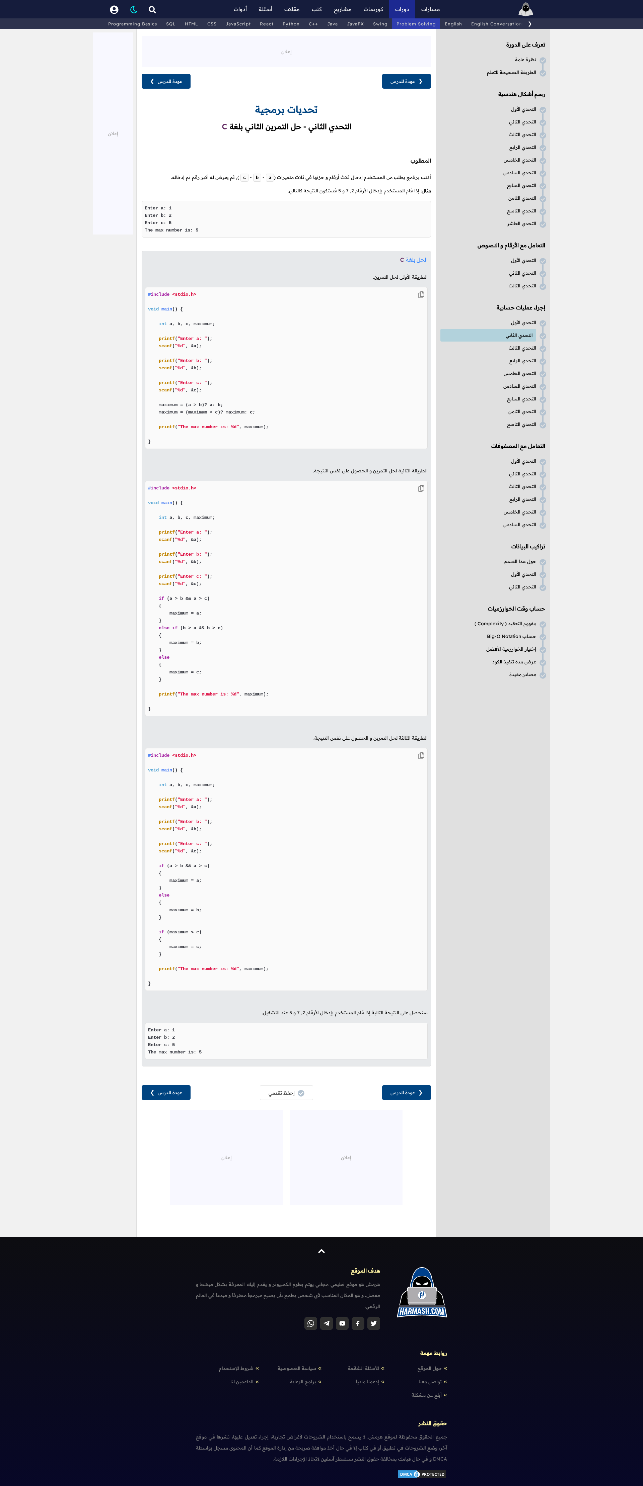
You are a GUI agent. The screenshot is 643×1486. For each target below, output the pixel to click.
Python (291, 23)
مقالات (292, 9)
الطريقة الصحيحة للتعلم (511, 72)
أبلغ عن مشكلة (427, 1395)
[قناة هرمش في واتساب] (310, 1323)
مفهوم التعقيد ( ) (505, 624)
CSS (212, 23)
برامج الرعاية (303, 1382)
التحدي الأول (523, 109)
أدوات (240, 9)
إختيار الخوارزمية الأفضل (511, 649)
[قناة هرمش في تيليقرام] (326, 1323)
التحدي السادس (519, 173)
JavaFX (355, 23)
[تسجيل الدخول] (114, 9)
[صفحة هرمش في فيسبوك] (358, 1323)
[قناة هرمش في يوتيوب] (342, 1323)
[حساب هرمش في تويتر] (373, 1323)
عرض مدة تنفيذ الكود (514, 662)
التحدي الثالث (522, 134)
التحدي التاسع (521, 211)
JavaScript (238, 23)
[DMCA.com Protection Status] (422, 1478)
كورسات (373, 9)
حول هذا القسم (520, 561)
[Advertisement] (286, 51)
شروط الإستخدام (236, 1368)
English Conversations (497, 23)
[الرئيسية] (525, 9)
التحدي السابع (521, 185)
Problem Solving (416, 23)
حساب (511, 636)
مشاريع (343, 9)
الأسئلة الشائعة (363, 1368)
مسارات (430, 9)
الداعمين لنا (242, 1382)
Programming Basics (132, 23)
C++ (313, 23)
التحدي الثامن (522, 198)
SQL (171, 23)
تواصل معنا (430, 1382)
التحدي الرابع (522, 147)
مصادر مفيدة (522, 674)
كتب (317, 9)
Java (332, 23)
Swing (380, 23)
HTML (191, 23)
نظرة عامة (525, 60)
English (453, 23)
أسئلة (265, 9)
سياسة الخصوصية (297, 1368)
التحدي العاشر (521, 223)
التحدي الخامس (520, 160)
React (267, 23)
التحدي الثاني (522, 122)
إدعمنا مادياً (367, 1382)
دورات (402, 9)
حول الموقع (430, 1368)
